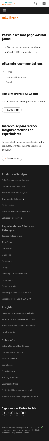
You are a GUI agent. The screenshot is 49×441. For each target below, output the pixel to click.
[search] (35, 3)
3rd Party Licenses (22, 433)
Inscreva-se (13, 158)
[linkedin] (17, 413)
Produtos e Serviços (14, 174)
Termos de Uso (8, 433)
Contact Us (13, 110)
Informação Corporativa (11, 430)
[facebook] (4, 413)
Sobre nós (8, 340)
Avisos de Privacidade (31, 430)
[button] (44, 429)
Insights (7, 307)
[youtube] (23, 413)
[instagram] (10, 413)
